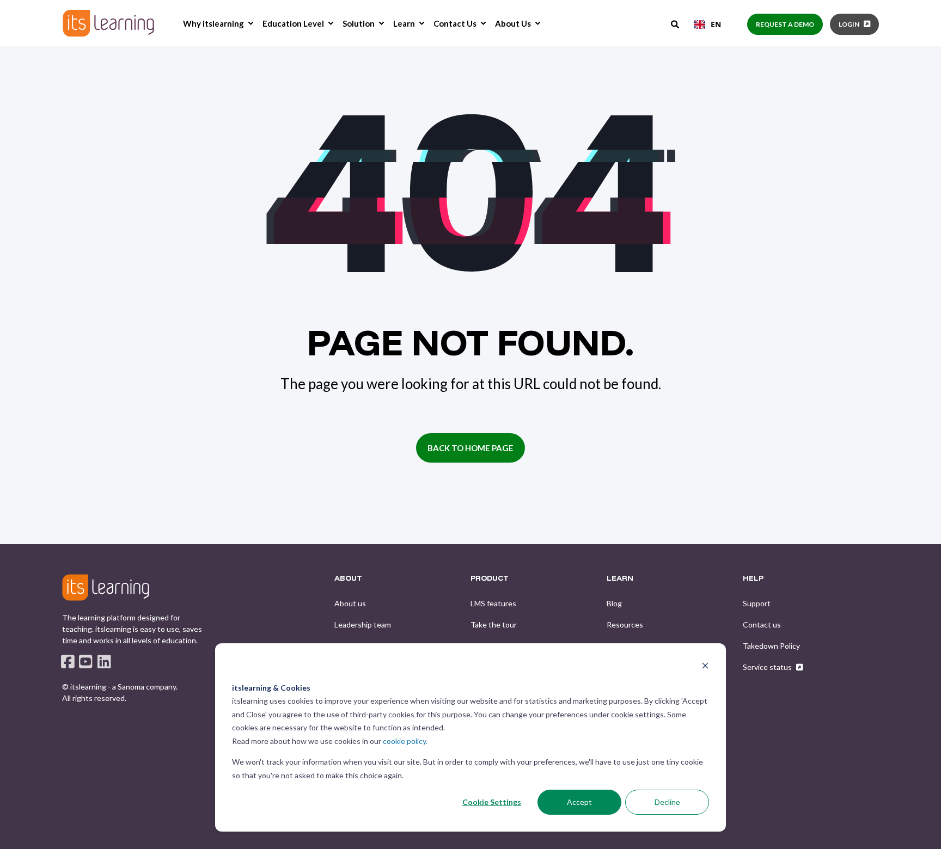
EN (716, 24)
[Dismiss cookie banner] (705, 667)
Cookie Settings (491, 802)
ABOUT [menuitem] (348, 578)
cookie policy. (405, 741)
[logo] (105, 587)
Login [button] (849, 24)
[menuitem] (250, 23)
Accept (579, 802)
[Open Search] (676, 23)
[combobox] (707, 24)
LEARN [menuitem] (620, 578)
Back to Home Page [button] (470, 448)
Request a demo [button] (785, 24)
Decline (667, 802)
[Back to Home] (108, 23)
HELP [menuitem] (753, 578)
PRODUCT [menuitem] (490, 578)
